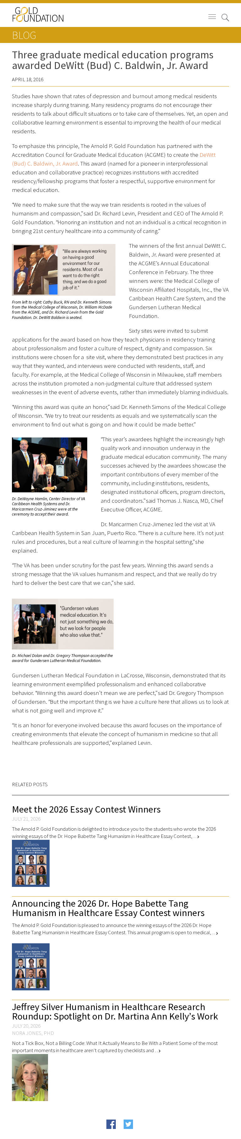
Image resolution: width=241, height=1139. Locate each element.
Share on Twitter (140, 1133)
